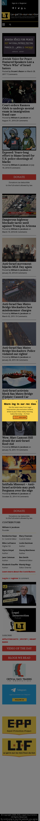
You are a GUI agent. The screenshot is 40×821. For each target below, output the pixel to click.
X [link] (36, 401)
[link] (20, 402)
